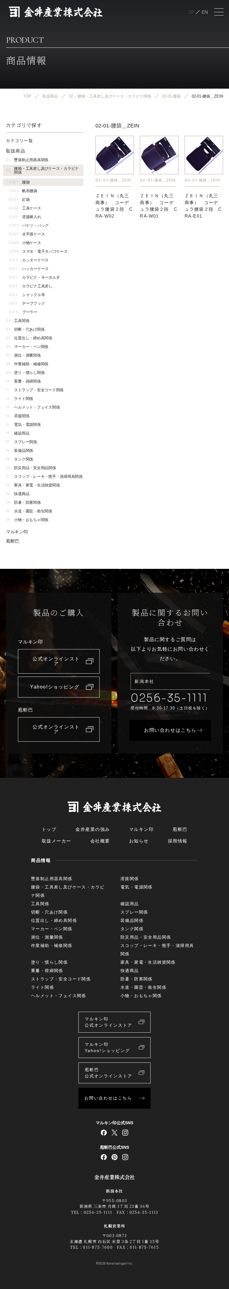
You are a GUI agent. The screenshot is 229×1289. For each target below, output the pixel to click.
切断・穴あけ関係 (25, 329)
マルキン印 (17, 531)
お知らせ (139, 840)
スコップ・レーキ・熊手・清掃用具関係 (44, 476)
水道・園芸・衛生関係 (29, 511)
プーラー (23, 312)
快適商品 (17, 494)
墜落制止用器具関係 (27, 160)
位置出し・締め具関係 (29, 338)
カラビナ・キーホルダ (34, 277)
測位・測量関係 (23, 355)
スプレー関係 (21, 442)
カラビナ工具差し (30, 286)
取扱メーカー (56, 840)
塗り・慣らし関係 (25, 372)
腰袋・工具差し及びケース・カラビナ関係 (42, 170)
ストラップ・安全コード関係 (35, 390)
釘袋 (19, 199)
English (205, 12)
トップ (49, 829)
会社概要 (100, 840)
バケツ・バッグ (29, 225)
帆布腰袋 (23, 191)
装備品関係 (19, 450)
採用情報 (178, 840)
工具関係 (17, 320)
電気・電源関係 (23, 424)
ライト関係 (19, 398)
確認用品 (17, 433)
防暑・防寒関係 (23, 502)
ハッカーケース (29, 269)
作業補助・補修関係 (27, 364)
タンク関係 (19, 459)
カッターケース (29, 260)
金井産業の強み (92, 829)
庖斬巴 (12, 540)
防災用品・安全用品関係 (31, 468)
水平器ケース (27, 234)
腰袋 (19, 182)
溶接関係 (17, 416)
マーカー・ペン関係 (27, 346)
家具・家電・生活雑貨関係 (33, 485)
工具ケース (25, 208)
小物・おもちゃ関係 (27, 520)
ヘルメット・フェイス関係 (33, 407)
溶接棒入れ (25, 217)
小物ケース (25, 243)
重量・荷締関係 (23, 381)
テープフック (27, 303)
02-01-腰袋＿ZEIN (113, 180)
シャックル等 (27, 294)
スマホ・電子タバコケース (38, 251)
